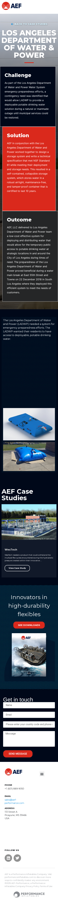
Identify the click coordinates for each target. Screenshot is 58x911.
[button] (42, 773)
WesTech (11, 549)
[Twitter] (17, 858)
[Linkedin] (8, 858)
